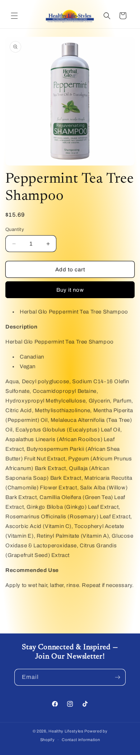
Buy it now (70, 290)
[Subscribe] (117, 677)
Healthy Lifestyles (66, 731)
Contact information (81, 739)
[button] (14, 16)
